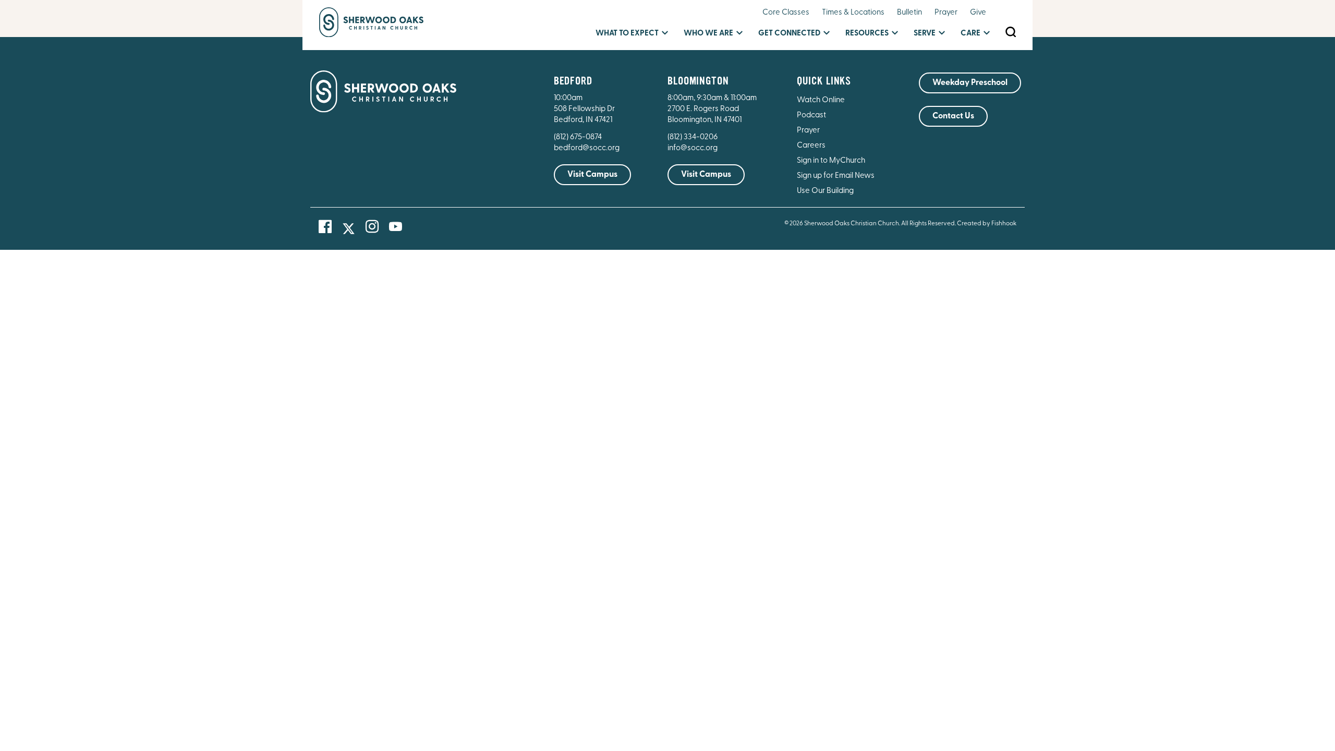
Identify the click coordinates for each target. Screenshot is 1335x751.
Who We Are (708, 34)
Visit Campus (592, 175)
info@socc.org (693, 148)
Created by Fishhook (986, 224)
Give (978, 13)
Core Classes (785, 13)
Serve (925, 34)
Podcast (811, 115)
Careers (811, 146)
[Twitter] (348, 228)
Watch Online (821, 100)
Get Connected (789, 34)
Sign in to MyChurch (831, 161)
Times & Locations (853, 13)
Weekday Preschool (970, 83)
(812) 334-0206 (693, 137)
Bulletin (909, 13)
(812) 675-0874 (578, 137)
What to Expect (627, 34)
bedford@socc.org (587, 148)
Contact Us (953, 116)
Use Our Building (825, 191)
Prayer (945, 13)
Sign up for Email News (836, 176)
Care (970, 34)
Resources (867, 34)
